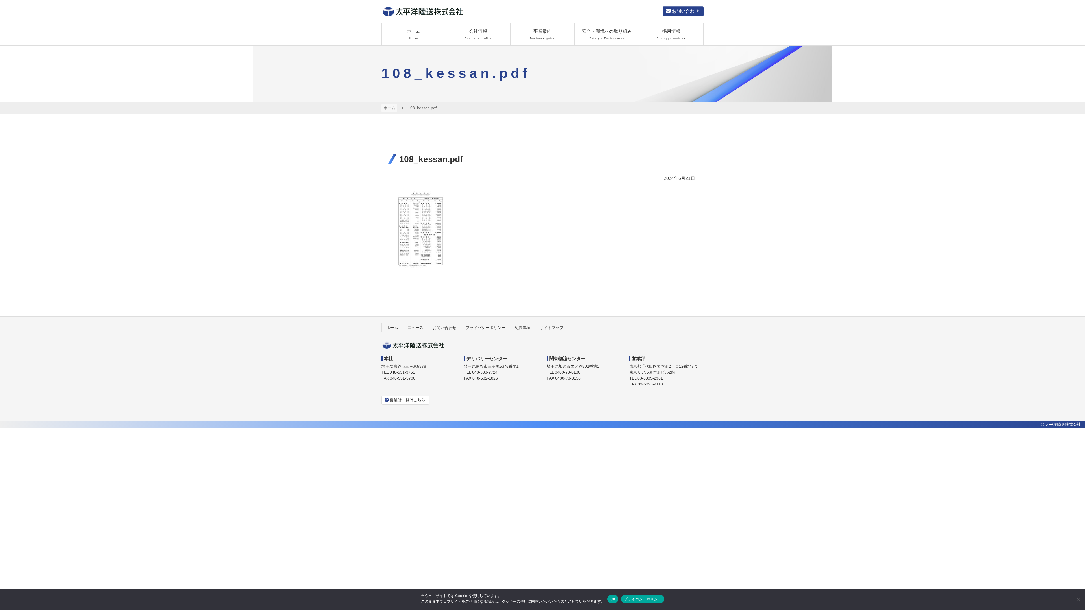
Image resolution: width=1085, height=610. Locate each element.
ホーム (389, 108)
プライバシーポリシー (642, 599)
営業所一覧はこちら (407, 400)
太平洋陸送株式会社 (422, 11)
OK (613, 599)
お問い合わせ (685, 11)
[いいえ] (1078, 599)
